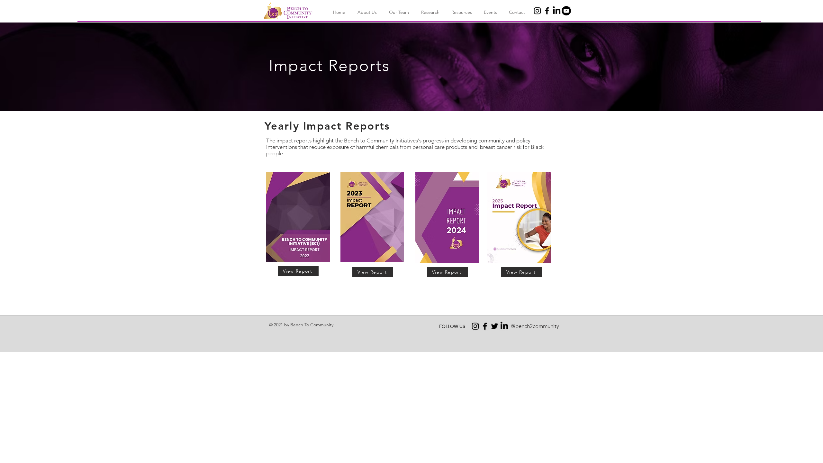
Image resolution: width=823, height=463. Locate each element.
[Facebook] (547, 10)
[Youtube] (566, 10)
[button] (366, 12)
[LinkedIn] (556, 10)
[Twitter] (494, 326)
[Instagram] (537, 10)
